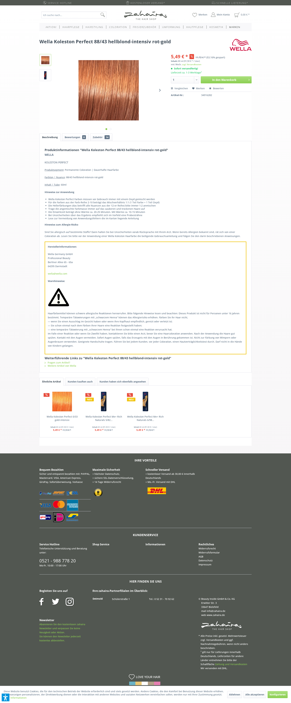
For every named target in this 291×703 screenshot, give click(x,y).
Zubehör (100, 137)
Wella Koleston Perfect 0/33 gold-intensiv (62, 418)
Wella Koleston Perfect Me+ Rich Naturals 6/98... (145, 418)
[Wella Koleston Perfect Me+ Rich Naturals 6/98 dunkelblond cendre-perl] (145, 401)
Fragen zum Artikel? (58, 362)
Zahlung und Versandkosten (231, 664)
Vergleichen (181, 88)
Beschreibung (50, 137)
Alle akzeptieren (254, 694)
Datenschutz (206, 560)
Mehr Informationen (15, 697)
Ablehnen (234, 694)
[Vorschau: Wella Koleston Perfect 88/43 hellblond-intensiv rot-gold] (45, 60)
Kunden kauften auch (80, 381)
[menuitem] (76, 15)
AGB (201, 556)
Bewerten (218, 88)
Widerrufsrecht (207, 548)
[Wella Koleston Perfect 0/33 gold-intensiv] (62, 401)
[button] (5, 697)
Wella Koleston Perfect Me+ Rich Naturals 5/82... (104, 418)
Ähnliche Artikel (51, 381)
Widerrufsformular (209, 552)
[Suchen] (108, 15)
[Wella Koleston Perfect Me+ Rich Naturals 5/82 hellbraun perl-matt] (104, 401)
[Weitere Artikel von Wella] (241, 45)
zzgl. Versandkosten (191, 64)
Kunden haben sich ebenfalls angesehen (123, 381)
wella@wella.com (57, 273)
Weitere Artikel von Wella (61, 365)
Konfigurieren (278, 694)
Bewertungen (75, 137)
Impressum (205, 564)
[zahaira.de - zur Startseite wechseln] (145, 15)
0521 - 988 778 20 (57, 561)
